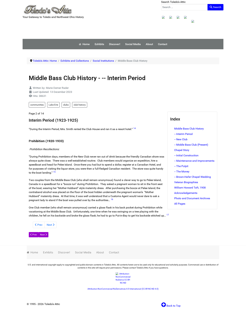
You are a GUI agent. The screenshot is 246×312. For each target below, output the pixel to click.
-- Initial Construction (186, 155)
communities (37, 104)
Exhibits (48, 252)
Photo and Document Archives (192, 198)
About (100, 252)
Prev (40, 224)
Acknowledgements (185, 193)
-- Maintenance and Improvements (194, 160)
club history (80, 104)
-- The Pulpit (181, 166)
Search (216, 7)
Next (50, 224)
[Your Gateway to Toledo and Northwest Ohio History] (48, 7)
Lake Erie (53, 104)
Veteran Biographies (186, 182)
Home (34, 252)
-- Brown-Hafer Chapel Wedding (192, 176)
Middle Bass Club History (189, 128)
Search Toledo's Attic (173, 2)
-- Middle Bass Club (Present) (191, 144)
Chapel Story (181, 150)
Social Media (83, 252)
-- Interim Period (183, 134)
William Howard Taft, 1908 (190, 187)
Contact (114, 252)
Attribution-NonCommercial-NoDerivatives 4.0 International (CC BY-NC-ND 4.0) (123, 289)
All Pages (179, 203)
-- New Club (180, 139)
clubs (66, 104)
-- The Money (181, 171)
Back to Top (173, 305)
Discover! (64, 252)
